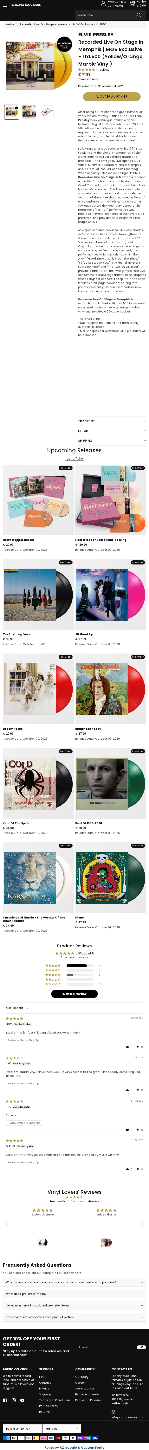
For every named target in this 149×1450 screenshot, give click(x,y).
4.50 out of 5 (85, 953)
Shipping (45, 1394)
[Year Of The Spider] (38, 783)
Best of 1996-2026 (88, 823)
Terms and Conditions (54, 1400)
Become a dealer (87, 1394)
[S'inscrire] (141, 1347)
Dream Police (13, 729)
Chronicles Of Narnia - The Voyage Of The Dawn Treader (34, 919)
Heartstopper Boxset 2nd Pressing (100, 540)
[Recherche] (139, 15)
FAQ (42, 1377)
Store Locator (84, 1388)
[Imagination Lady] (110, 689)
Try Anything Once (17, 634)
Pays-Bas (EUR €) (18, 1429)
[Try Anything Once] (38, 594)
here (78, 1273)
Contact (45, 1383)
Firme (79, 917)
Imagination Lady (88, 729)
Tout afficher (74, 459)
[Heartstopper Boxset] (38, 500)
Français (51, 1429)
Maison (11, 24)
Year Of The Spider (17, 823)
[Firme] (110, 877)
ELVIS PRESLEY (96, 34)
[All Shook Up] (110, 594)
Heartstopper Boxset (18, 540)
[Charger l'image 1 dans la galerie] (11, 112)
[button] (7, 4)
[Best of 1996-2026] (110, 783)
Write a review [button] (74, 994)
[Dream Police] (38, 689)
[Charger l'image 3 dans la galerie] (47, 112)
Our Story (82, 1377)
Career (80, 1383)
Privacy (44, 1388)
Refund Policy (48, 1406)
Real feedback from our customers (74, 1201)
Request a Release (88, 1400)
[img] (14, 1019)
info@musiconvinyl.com (129, 1417)
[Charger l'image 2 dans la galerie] (29, 112)
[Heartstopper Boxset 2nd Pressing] (110, 500)
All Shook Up (84, 634)
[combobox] (110, 15)
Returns (44, 1412)
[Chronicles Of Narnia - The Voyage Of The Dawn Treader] (38, 877)
